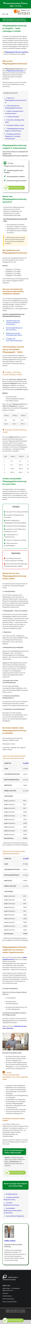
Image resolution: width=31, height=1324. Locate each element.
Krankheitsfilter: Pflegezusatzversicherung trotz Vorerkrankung (13, 1211)
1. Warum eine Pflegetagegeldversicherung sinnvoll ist (15, 100)
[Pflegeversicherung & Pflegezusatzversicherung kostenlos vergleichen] (13, 1322)
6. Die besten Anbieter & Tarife (15, 125)
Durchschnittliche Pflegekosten (15, 1216)
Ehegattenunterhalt (11, 1194)
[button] (15, 322)
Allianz (26, 763)
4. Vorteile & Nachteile (12, 116)
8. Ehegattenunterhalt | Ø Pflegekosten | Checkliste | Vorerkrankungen (13, 136)
